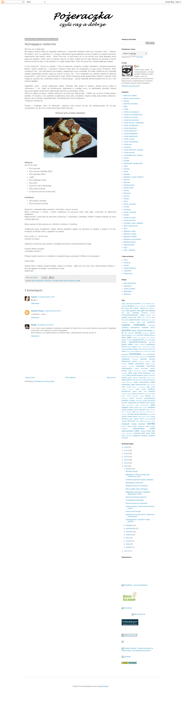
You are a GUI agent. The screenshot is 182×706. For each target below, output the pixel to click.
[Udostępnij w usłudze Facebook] (50, 277)
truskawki (126, 424)
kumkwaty (136, 356)
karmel (124, 347)
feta (154, 330)
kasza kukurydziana (144, 346)
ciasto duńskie (145, 317)
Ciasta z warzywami (131, 142)
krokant (144, 354)
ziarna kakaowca (127, 433)
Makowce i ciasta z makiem (133, 177)
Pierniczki (66, 280)
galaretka (138, 333)
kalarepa (142, 344)
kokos (124, 351)
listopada (129, 525)
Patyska (34, 297)
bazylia (152, 306)
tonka (141, 421)
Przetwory (127, 210)
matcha (152, 368)
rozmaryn (142, 410)
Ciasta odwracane (130, 131)
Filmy (126, 260)
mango (147, 364)
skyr (139, 416)
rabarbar (151, 407)
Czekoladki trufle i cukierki (133, 155)
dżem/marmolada (144, 330)
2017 (126, 450)
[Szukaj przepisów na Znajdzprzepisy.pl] (126, 657)
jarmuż (146, 340)
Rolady (126, 215)
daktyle (152, 327)
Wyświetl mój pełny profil (130, 86)
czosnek (144, 327)
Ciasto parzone (129, 152)
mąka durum (151, 377)
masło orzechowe (141, 368)
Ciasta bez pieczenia (131, 120)
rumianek (152, 410)
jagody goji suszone (148, 337)
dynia (134, 330)
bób (154, 315)
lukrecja (141, 361)
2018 (126, 447)
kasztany (130, 349)
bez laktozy (150, 310)
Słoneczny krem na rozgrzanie (137, 503)
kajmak (124, 344)
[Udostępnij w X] (48, 277)
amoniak (143, 303)
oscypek (124, 393)
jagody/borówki (138, 340)
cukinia (132, 322)
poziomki (124, 402)
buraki (149, 315)
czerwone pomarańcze (131, 327)
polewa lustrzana (136, 398)
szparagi (152, 419)
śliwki (153, 433)
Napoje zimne (129, 188)
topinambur (147, 421)
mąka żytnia (150, 387)
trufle (153, 421)
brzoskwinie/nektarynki (130, 315)
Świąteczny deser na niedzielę (137, 486)
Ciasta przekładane (131, 134)
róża (133, 412)
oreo (145, 391)
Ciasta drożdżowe (130, 128)
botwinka (144, 313)
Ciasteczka (47, 280)
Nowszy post (30, 377)
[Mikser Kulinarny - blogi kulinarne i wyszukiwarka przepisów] (130, 602)
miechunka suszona (140, 371)
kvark (146, 356)
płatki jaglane (150, 402)
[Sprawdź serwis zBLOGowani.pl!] (138, 614)
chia (134, 317)
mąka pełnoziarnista (138, 385)
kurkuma (142, 356)
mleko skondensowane (134, 375)
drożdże (126, 330)
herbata (146, 335)
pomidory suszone (135, 400)
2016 (126, 454)
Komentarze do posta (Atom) (44, 381)
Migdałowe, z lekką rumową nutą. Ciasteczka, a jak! (138, 475)
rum (147, 410)
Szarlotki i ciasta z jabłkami (133, 223)
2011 (126, 551)
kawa (136, 349)
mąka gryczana (137, 380)
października (131, 528)
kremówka (135, 354)
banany (131, 306)
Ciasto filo (127, 147)
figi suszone (129, 333)
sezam (124, 416)
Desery (126, 158)
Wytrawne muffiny (130, 237)
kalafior (136, 344)
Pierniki (126, 196)
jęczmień (152, 342)
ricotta (124, 410)
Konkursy (127, 263)
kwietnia (129, 547)
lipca (128, 538)
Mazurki (126, 180)
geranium (146, 333)
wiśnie (148, 426)
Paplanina (127, 271)
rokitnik (135, 410)
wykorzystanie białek (144, 428)
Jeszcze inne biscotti (133, 511)
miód (130, 373)
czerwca (129, 541)
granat (124, 335)
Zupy (125, 247)
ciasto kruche (134, 320)
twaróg (134, 424)
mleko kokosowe (144, 373)
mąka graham (127, 380)
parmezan (141, 393)
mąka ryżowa (126, 387)
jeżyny (124, 342)
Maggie (34, 325)
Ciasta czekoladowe (131, 125)
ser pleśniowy (147, 412)
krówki (124, 356)
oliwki (140, 391)
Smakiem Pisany (37, 311)
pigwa (142, 396)
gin (138, 66)
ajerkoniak (129, 303)
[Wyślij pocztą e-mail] (43, 277)
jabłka (129, 337)
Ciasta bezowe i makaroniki (134, 123)
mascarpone (127, 368)
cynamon (151, 322)
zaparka (143, 431)
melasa (124, 371)
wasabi (124, 426)
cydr (143, 322)
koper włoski (130, 351)
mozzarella (142, 377)
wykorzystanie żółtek (130, 431)
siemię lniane (132, 416)
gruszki (140, 335)
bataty (147, 306)
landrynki (135, 359)
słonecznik (131, 421)
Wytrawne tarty (129, 245)
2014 (126, 460)
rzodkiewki (128, 412)
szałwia (146, 419)
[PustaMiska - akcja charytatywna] (134, 585)
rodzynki (130, 410)
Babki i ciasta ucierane (132, 98)
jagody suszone (127, 340)
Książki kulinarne (130, 268)
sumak (148, 416)
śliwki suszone (127, 435)
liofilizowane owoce (129, 361)
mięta (135, 373)
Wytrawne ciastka (130, 234)
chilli (139, 317)
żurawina (144, 436)
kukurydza (129, 356)
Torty (125, 228)
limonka (152, 359)
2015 (126, 457)
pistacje (72, 280)
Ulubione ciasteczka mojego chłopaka (139, 480)
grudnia (129, 469)
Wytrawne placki (130, 242)
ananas (148, 303)
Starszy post (111, 377)
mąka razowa (151, 384)
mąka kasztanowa (149, 380)
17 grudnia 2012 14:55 (46, 297)
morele (124, 378)
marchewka (151, 366)
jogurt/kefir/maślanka (138, 342)
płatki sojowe (143, 407)
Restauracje (128, 273)
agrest (124, 303)
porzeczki (151, 400)
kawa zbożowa (143, 349)
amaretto (137, 304)
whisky (129, 426)
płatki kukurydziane (142, 405)
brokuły (153, 313)
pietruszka (135, 396)
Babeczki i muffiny (130, 96)
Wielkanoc (127, 294)
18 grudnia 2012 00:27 (53, 311)
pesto (153, 393)
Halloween (128, 286)
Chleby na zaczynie (131, 117)
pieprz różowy (126, 396)
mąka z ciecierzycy (138, 387)
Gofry (126, 166)
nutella (143, 389)
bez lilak (126, 313)
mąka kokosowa (127, 382)
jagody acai (137, 337)
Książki (126, 265)
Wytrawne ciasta (130, 231)
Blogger (106, 686)
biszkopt (136, 313)
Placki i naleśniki (130, 204)
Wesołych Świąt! (131, 471)
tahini (137, 421)
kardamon (150, 344)
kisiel (150, 349)
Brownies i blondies (131, 104)
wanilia (78, 280)
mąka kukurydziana (141, 382)
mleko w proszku (149, 375)
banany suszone (140, 306)
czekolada (55, 280)
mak (153, 361)
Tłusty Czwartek (129, 289)
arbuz (153, 303)
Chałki (126, 109)
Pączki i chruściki (130, 212)
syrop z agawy (133, 419)
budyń (142, 315)
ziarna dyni (151, 431)
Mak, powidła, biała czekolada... (137, 489)
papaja (129, 393)
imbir (60, 280)
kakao (130, 344)
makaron (124, 364)
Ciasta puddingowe (131, 136)
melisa (130, 371)
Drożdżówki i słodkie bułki (133, 163)
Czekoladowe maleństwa (135, 500)
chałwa (130, 317)
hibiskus (152, 335)
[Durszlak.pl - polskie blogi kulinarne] (127, 608)
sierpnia (129, 535)
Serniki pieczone (130, 220)
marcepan (140, 366)
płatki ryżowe (133, 407)
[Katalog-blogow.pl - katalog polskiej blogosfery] (129, 635)
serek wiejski (151, 414)
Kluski (126, 171)
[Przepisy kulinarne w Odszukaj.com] (130, 625)
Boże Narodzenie (37, 280)
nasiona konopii (127, 389)
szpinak (124, 421)
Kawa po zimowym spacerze (136, 497)
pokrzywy (124, 398)
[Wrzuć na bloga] (45, 277)
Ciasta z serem (129, 139)
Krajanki (127, 174)
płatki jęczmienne (128, 405)
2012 (126, 466)
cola (149, 320)
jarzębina (152, 340)
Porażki (126, 207)
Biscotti (126, 101)
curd (138, 322)
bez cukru (125, 308)
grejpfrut (129, 335)
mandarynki (139, 364)
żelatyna (136, 435)
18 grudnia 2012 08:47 (45, 325)
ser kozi (139, 412)
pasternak (148, 393)
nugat (137, 389)
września (129, 532)
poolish (145, 400)
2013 (126, 463)
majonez (147, 361)
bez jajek (141, 310)
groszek (134, 335)
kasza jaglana (132, 346)
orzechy (151, 391)
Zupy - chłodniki (129, 250)
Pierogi (126, 199)
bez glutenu (131, 310)
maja (128, 544)
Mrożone (127, 182)
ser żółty (131, 414)
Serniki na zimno (130, 218)
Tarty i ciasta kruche (131, 226)
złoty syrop (145, 433)
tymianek (142, 424)
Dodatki (126, 161)
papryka (134, 393)
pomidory (125, 400)
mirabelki (124, 373)
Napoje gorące (129, 185)
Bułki (125, 106)
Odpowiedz (35, 303)
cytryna (126, 324)
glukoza (152, 333)
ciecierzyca (144, 320)
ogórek (134, 391)
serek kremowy (140, 414)
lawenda (143, 359)
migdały (151, 371)
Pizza (126, 201)
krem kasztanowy (145, 351)
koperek (137, 351)
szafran (141, 419)
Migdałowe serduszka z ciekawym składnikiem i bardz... (138, 493)
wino (134, 426)
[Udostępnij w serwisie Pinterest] (53, 277)
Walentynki (128, 291)
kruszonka (151, 354)
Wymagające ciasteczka (134, 483)
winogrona (141, 426)
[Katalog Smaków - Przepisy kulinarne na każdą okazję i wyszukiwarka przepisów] (138, 650)
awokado (125, 306)
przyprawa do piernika (136, 403)
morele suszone (133, 377)
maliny (131, 364)
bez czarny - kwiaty (137, 308)
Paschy (126, 190)
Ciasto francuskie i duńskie (133, 150)
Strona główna (70, 377)
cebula (124, 317)
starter (143, 416)
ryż (123, 412)
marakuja (131, 366)
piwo (153, 396)
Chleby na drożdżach (131, 112)
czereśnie (152, 325)
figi (123, 333)
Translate (139, 57)
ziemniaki (137, 433)
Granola (127, 169)
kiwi (154, 349)
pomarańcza (149, 398)
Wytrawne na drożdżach (132, 239)
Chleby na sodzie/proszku (133, 115)
